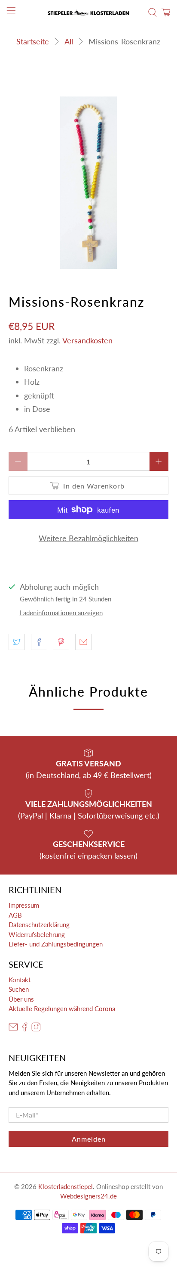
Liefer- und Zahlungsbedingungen (56, 944)
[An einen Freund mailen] (83, 642)
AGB (15, 915)
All (68, 41)
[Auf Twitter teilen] (17, 642)
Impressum (24, 905)
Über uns (21, 999)
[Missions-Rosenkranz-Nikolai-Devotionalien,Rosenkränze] (88, 182)
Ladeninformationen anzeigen (61, 612)
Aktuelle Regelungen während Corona (62, 1008)
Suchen (19, 989)
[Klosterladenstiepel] (88, 12)
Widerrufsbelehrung (37, 934)
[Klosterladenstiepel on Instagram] (36, 1029)
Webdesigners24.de (88, 1196)
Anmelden (89, 1139)
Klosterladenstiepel (65, 1186)
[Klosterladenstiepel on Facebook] (25, 1029)
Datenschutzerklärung (39, 924)
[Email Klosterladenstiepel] (13, 1029)
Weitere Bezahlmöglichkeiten (88, 538)
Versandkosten (87, 340)
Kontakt (20, 980)
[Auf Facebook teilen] (39, 642)
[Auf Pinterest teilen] (61, 642)
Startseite (32, 41)
